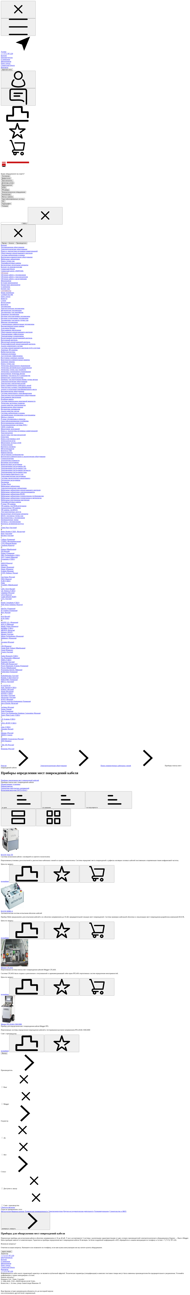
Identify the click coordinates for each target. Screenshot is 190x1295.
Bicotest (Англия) (7, 535)
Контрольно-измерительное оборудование (17, 257)
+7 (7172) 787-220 (7, 1255)
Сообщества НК (7, 295)
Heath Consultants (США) (10, 603)
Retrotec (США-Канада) (9, 678)
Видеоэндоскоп (7, 185)
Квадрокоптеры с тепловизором (13, 518)
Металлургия (6, 1211)
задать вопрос (6, 1251)
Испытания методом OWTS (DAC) (14, 790)
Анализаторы (6, 194)
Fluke (3, 583)
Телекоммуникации (101, 1211)
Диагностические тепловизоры (12, 308)
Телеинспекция (6, 445)
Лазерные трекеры (8, 362)
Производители (7, 57)
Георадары (5, 437)
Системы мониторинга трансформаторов (16, 393)
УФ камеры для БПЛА (9, 510)
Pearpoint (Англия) (8, 662)
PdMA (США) (6, 660)
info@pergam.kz (7, 1257)
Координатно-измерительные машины (15, 360)
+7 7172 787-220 (7, 54)
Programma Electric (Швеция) (11, 670)
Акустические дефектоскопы (12, 356)
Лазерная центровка (8, 354)
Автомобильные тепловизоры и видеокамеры (18, 415)
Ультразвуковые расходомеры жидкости (16, 470)
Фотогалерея (5, 302)
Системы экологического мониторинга (15, 478)
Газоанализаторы (7, 458)
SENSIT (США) (7, 693)
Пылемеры (5, 482)
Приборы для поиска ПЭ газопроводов (15, 375)
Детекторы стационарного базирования (16, 372)
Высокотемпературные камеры (12, 326)
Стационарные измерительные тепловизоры (17, 324)
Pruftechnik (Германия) (9, 672)
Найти (24, 223)
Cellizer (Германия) (8, 539)
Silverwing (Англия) (8, 697)
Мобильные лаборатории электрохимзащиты (18, 492)
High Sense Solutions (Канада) (12, 605)
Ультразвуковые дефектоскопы (12, 334)
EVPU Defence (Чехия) (9, 573)
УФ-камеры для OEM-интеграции (13, 506)
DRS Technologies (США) (10, 555)
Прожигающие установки (10, 784)
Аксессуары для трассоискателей (13, 435)
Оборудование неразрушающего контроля (16, 253)
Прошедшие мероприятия (10, 285)
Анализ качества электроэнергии (13, 405)
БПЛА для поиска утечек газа (12, 516)
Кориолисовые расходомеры (11, 464)
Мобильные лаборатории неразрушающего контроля (20, 490)
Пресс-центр (5, 63)
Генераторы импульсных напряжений (15, 788)
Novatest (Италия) (7, 642)
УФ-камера (5, 190)
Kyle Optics (5, 618)
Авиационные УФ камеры (11, 508)
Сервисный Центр (8, 65)
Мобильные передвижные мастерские (15, 500)
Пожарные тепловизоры (10, 314)
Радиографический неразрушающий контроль (18, 344)
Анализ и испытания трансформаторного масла (19, 389)
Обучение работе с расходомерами (14, 279)
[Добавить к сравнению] (26, 874)
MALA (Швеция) (7, 624)
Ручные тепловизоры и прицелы (13, 419)
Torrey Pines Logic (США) (10, 715)
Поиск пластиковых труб (10, 439)
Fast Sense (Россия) (8, 577)
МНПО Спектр (6, 735)
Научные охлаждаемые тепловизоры (14, 318)
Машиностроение (18, 1211)
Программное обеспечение (11, 330)
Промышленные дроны (9, 520)
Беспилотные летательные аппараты (14, 265)
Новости (4, 298)
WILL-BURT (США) (8, 723)
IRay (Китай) (6, 612)
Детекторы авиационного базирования (15, 366)
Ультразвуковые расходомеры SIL (13, 466)
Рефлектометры (7, 452)
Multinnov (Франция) (8, 638)
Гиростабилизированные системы (13, 199)
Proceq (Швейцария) (8, 668)
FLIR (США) (6, 581)
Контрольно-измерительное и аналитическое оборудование (23, 456)
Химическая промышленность (36, 1211)
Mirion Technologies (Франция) (12, 636)
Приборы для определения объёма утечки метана (19, 379)
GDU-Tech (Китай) (8, 589)
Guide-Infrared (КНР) (8, 597)
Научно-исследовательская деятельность (78, 1211)
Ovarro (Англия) (7, 652)
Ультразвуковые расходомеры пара (14, 472)
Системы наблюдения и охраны (13, 255)
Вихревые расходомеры (10, 462)
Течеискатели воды (8, 441)
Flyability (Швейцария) (9, 585)
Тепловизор (5, 176)
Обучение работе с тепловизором (13, 275)
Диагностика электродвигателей (13, 383)
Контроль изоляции (8, 447)
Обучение (4, 273)
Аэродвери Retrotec (8, 328)
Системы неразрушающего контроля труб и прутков (20, 348)
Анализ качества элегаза (10, 411)
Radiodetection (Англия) (9, 676)
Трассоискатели (7, 433)
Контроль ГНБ (6, 451)
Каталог (4, 55)
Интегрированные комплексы (12, 423)
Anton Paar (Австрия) (9, 528)
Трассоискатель (7, 180)
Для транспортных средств (11, 512)
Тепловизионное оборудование (12, 247)
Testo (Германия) (7, 711)
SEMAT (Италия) (7, 689)
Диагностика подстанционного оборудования (18, 395)
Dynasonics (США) (8, 559)
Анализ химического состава (12, 346)
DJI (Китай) (5, 551)
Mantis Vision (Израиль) (9, 626)
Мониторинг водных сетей (11, 443)
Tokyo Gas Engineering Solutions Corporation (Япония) (21, 713)
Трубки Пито (6, 484)
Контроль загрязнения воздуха (12, 524)
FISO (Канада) (6, 579)
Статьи (3, 300)
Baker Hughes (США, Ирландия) (13, 531)
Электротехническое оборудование (13, 192)
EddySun (4, 565)
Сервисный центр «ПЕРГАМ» (12, 271)
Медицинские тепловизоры (11, 310)
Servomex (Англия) (8, 695)
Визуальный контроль (9, 340)
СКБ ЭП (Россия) (7, 745)
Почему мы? (5, 289)
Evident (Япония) (7, 571)
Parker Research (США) (9, 656)
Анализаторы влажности (10, 460)
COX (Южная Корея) (9, 543)
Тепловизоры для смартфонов (12, 312)
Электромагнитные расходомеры (13, 476)
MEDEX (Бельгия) (8, 630)
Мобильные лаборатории (10, 259)
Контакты (4, 67)
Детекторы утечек (8, 183)
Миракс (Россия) (7, 733)
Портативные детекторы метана (13, 374)
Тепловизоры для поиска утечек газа (14, 320)
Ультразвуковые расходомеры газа (13, 468)
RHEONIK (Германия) (9, 680)
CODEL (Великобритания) (11, 541)
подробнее (5, 881)
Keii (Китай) (5, 616)
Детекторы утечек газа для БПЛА (13, 370)
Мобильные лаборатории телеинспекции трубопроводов (22, 496)
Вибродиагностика (8, 352)
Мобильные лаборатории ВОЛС (13, 494)
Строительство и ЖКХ (117, 1211)
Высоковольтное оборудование (12, 391)
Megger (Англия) (7, 634)
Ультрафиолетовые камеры (11, 263)
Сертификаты (6, 291)
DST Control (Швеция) (9, 557)
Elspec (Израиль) (7, 569)
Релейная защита (7, 399)
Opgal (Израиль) (7, 650)
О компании (5, 59)
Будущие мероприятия (9, 283)
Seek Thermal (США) (8, 687)
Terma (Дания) (6, 709)
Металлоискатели (7, 449)
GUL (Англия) (6, 599)
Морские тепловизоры (9, 322)
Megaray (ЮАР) (7, 632)
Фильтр (4, 1053)
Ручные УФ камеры (8, 504)
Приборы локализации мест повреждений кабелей (20, 780)
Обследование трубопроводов (12, 454)
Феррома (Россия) (7, 749)
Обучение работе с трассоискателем (14, 277)
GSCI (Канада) (6, 595)
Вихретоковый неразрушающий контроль (16, 338)
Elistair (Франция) (7, 567)
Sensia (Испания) (7, 691)
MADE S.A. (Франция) (9, 622)
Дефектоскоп (6, 178)
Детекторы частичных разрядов (13, 403)
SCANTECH (5, 685)
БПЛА (4, 187)
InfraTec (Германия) (8, 608)
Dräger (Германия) (7, 553)
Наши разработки (7, 293)
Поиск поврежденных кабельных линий (16, 385)
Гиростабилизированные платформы (15, 421)
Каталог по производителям (11, 267)
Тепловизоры (6, 306)
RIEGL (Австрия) (7, 682)
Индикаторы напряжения (10, 409)
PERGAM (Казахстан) (9, 664)
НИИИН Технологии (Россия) (12, 739)
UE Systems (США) (8, 719)
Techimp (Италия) (7, 707)
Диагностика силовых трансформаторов (16, 387)
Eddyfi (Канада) (7, 563)
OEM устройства (7, 427)
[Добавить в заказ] (97, 874)
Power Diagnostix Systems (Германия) (14, 666)
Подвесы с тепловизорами (11, 522)
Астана (3, 52)
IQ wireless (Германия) (9, 610)
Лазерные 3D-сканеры (9, 350)
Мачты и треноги (7, 197)
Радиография (6, 203)
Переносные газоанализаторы (12, 377)
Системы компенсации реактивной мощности (18, 401)
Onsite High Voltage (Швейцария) (13, 648)
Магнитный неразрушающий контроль (15, 342)
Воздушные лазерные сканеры (12, 358)
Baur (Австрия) (6, 533)
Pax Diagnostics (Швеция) (10, 658)
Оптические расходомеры (10, 480)
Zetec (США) (6, 727)
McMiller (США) (7, 628)
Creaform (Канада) (7, 545)
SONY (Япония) (7, 699)
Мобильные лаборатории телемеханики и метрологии (21, 498)
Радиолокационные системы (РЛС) (14, 425)
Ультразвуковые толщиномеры (12, 336)
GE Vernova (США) (8, 591)
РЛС (3, 201)
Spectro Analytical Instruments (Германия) (16, 701)
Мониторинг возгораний (10, 429)
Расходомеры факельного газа (12, 474)
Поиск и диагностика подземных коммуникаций (19, 251)
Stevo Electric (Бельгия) (9, 703)
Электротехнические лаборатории (14, 488)
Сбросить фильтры (8, 1207)
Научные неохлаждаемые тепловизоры (15, 316)
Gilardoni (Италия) (8, 593)
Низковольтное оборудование (12, 407)
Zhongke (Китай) (7, 729)
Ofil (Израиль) (6, 646)
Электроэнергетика (55, 1211)
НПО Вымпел (6, 741)
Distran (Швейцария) (8, 549)
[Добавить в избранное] (61, 874)
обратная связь (7, 69)
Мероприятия (6, 61)
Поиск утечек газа (8, 261)
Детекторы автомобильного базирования (16, 368)
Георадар (5, 206)
